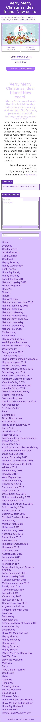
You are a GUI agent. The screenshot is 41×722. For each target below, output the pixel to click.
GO (20, 238)
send (20, 227)
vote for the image (20, 62)
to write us (31, 174)
